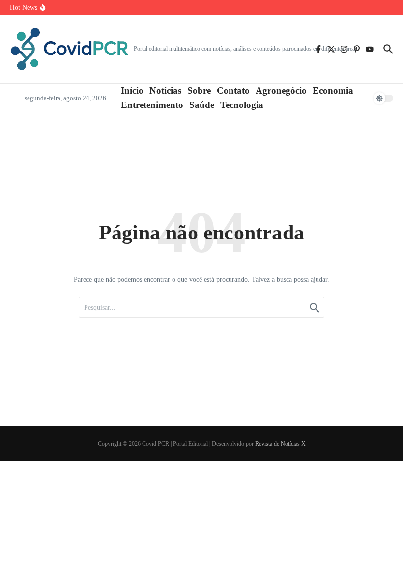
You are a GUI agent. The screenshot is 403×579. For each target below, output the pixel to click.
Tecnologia (241, 105)
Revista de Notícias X (280, 443)
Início (132, 90)
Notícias (165, 90)
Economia (333, 90)
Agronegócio (281, 90)
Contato (233, 90)
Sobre (199, 90)
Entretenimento (152, 105)
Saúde (201, 105)
